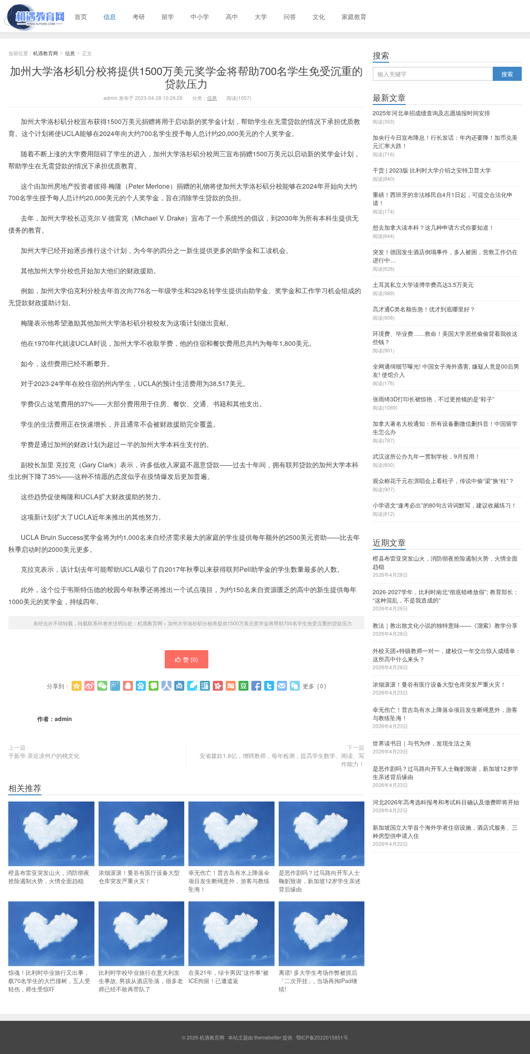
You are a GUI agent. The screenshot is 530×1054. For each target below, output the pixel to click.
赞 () (190, 659)
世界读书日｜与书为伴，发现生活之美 (422, 743)
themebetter (267, 1037)
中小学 (199, 16)
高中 (232, 16)
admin (63, 718)
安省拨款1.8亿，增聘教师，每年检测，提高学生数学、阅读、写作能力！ (282, 759)
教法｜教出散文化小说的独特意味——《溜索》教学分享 (445, 625)
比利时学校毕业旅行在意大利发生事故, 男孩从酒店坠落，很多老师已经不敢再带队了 (141, 980)
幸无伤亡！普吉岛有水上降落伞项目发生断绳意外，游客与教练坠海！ (229, 880)
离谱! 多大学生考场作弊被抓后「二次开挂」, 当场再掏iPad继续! (318, 980)
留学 (167, 16)
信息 (110, 16)
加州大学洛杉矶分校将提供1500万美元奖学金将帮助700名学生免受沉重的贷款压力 (186, 77)
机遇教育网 (33, 16)
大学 (261, 16)
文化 (319, 16)
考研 (138, 16)
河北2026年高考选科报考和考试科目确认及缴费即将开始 (446, 802)
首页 (81, 16)
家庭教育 (354, 16)
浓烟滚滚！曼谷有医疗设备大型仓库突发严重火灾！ (139, 876)
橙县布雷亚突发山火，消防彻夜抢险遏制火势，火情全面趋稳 (48, 876)
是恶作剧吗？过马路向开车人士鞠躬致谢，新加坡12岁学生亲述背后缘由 (320, 880)
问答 (290, 16)
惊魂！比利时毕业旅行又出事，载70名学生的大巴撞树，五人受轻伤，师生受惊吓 (49, 980)
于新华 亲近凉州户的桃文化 (44, 755)
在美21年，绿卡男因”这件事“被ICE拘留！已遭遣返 (228, 976)
